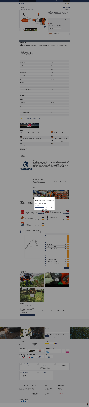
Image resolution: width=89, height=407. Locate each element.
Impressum (46, 209)
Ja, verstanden (40, 207)
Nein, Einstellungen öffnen (49, 207)
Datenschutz (43, 209)
